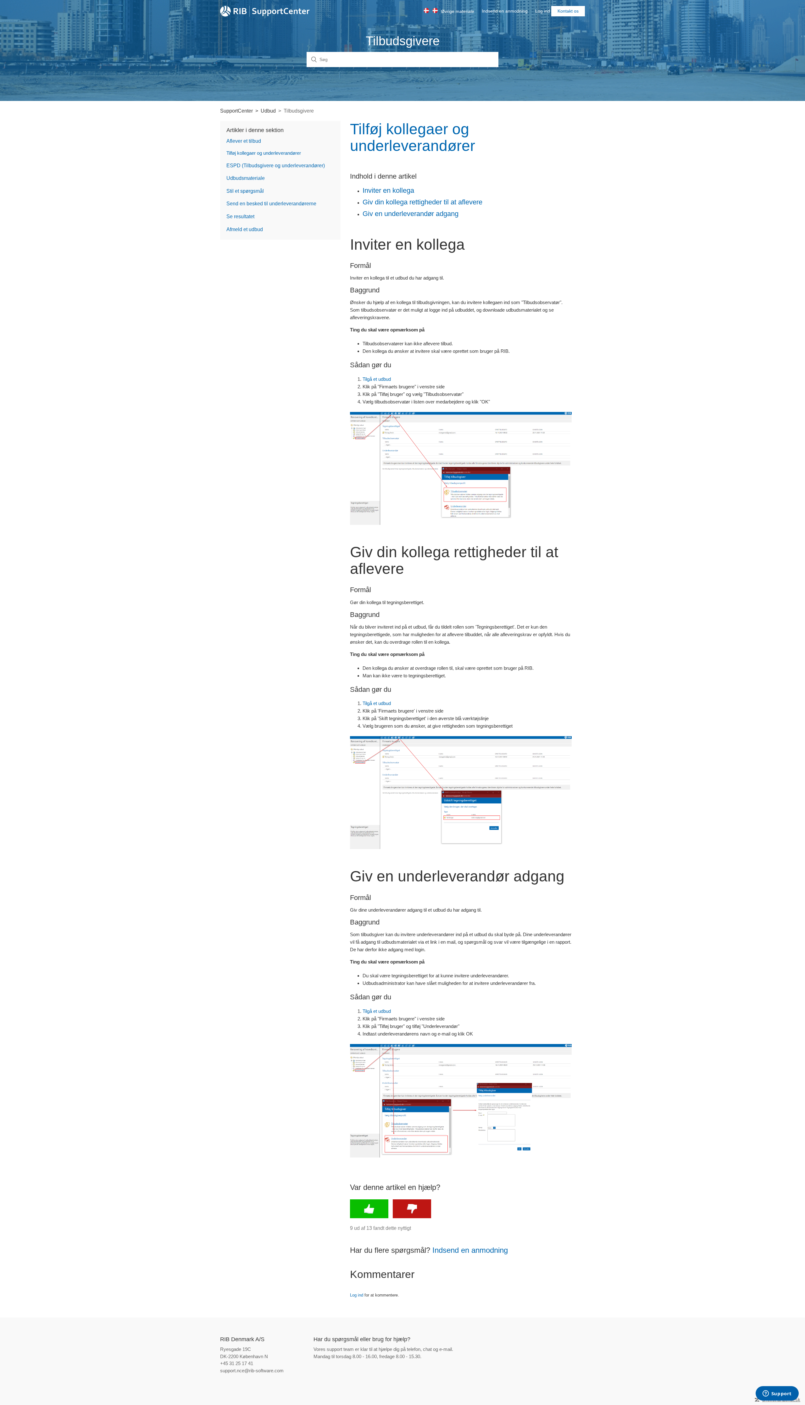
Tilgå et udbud (377, 379)
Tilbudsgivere (299, 111)
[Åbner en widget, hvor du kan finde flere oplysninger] (777, 1394)
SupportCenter (236, 111)
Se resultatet (240, 216)
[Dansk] (428, 10)
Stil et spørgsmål (245, 191)
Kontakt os (568, 11)
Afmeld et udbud (244, 229)
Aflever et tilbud (243, 141)
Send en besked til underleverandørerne (271, 203)
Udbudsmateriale (245, 178)
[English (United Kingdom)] (436, 10)
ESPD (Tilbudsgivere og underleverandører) (275, 165)
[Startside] (264, 11)
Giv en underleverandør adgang (410, 214)
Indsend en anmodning (505, 11)
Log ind (356, 1295)
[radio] (369, 1208)
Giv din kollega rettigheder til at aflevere (422, 202)
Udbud (268, 111)
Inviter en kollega (388, 190)
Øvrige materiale (457, 11)
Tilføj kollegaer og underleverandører (263, 153)
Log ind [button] (542, 11)
